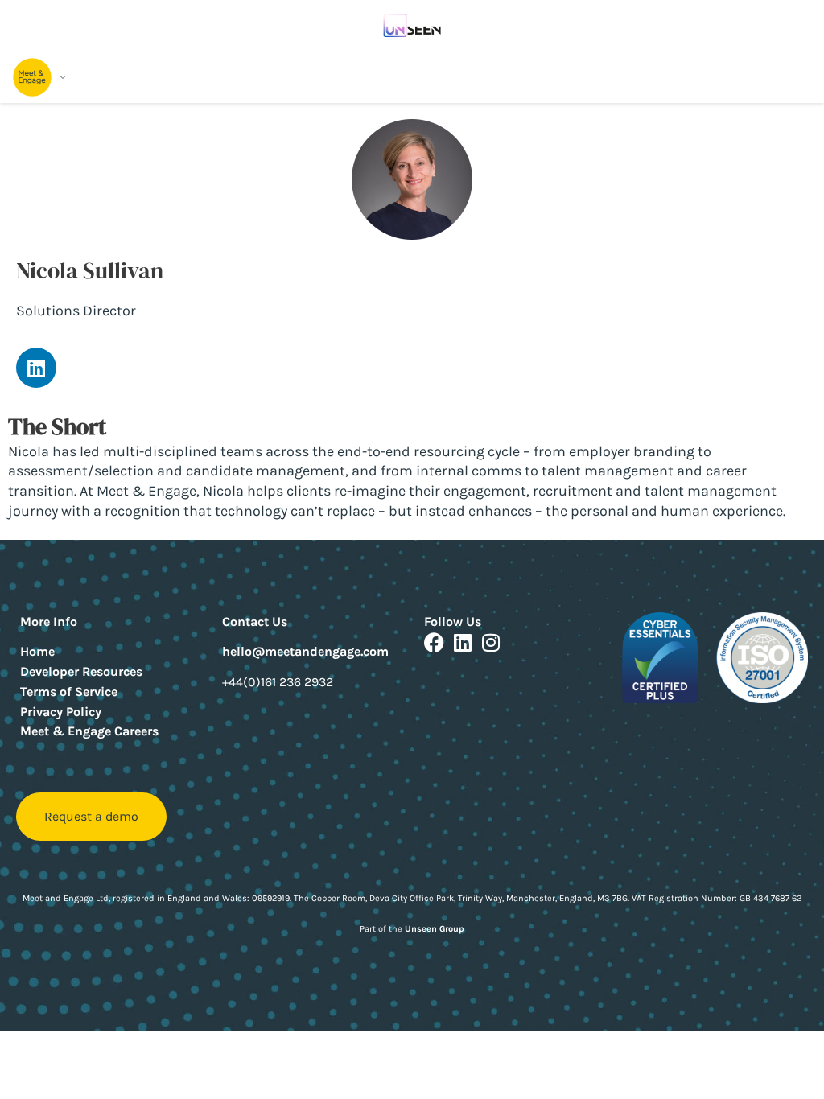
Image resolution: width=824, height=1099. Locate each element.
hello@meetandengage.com (305, 651)
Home (37, 651)
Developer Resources (81, 671)
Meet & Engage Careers (89, 731)
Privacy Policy (60, 711)
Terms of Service (68, 691)
